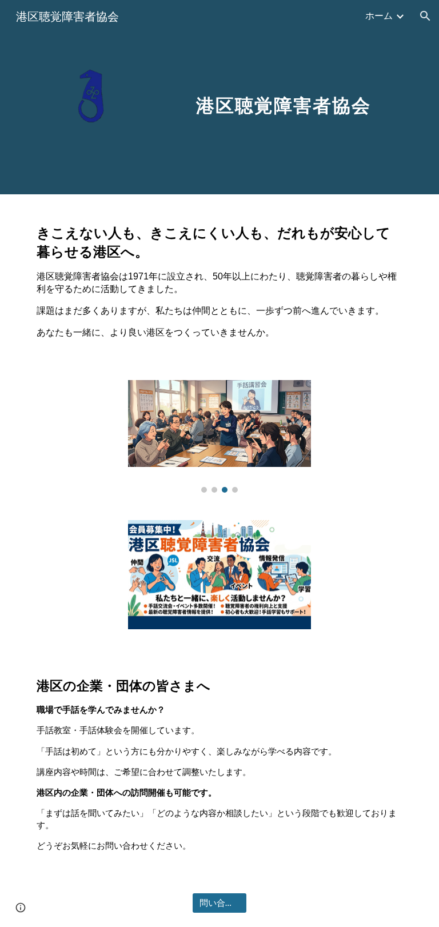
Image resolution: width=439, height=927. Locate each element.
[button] (425, 16)
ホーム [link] (379, 15)
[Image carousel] (219, 436)
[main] (283, 93)
